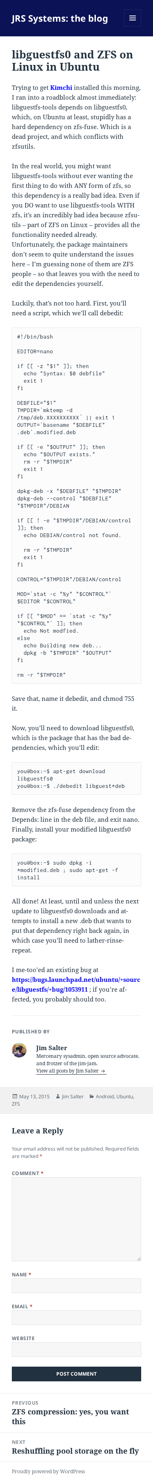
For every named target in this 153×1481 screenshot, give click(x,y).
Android (105, 1096)
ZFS (16, 1103)
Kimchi (61, 87)
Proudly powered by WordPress (48, 1471)
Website (23, 1338)
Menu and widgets (132, 26)
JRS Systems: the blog (60, 18)
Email (22, 1306)
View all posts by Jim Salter (68, 1070)
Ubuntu (124, 1096)
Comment (28, 1173)
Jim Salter (73, 1096)
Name (22, 1274)
